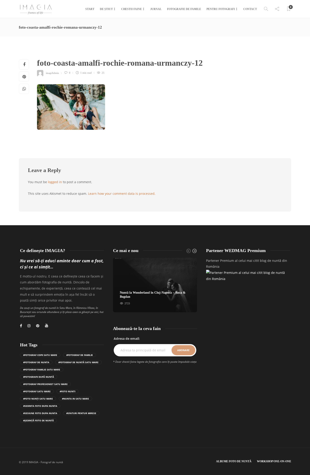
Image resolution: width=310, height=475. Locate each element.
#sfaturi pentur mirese (81, 413)
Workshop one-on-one (274, 461)
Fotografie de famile (184, 9)
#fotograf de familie (79, 355)
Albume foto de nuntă (233, 461)
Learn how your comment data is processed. (121, 193)
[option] (155, 285)
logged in (55, 182)
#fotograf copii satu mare (40, 355)
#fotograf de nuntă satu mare (78, 362)
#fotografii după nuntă (38, 376)
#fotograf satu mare (37, 391)
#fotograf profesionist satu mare (45, 384)
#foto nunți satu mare (38, 398)
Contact (250, 9)
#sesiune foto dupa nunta (40, 413)
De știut (106, 9)
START (89, 9)
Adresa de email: (127, 338)
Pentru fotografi (221, 9)
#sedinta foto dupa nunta (40, 406)
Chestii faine (131, 9)
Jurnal (156, 9)
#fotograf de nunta (36, 362)
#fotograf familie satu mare (41, 369)
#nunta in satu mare (75, 398)
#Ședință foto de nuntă (38, 420)
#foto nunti (67, 391)
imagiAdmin (52, 72)
